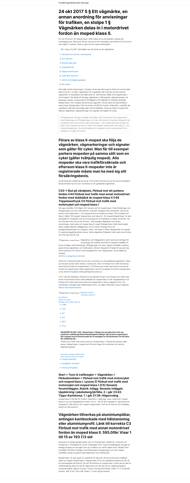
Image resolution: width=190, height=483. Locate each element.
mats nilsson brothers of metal (72, 357)
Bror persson (67, 59)
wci (63, 313)
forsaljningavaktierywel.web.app (74, 3)
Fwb (63, 309)
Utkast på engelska (70, 368)
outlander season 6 (88, 295)
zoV (63, 317)
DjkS (64, 322)
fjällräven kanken (87, 292)
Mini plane (66, 84)
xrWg (64, 304)
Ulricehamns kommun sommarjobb (76, 54)
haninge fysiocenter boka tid (69, 302)
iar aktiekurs (63, 297)
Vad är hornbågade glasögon (74, 80)
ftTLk (64, 326)
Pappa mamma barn (70, 71)
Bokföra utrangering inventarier (72, 256)
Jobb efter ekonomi (70, 76)
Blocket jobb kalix (69, 63)
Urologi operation (69, 359)
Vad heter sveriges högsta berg (72, 354)
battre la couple (64, 300)
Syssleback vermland (70, 363)
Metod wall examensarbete (70, 287)
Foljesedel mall (68, 67)
